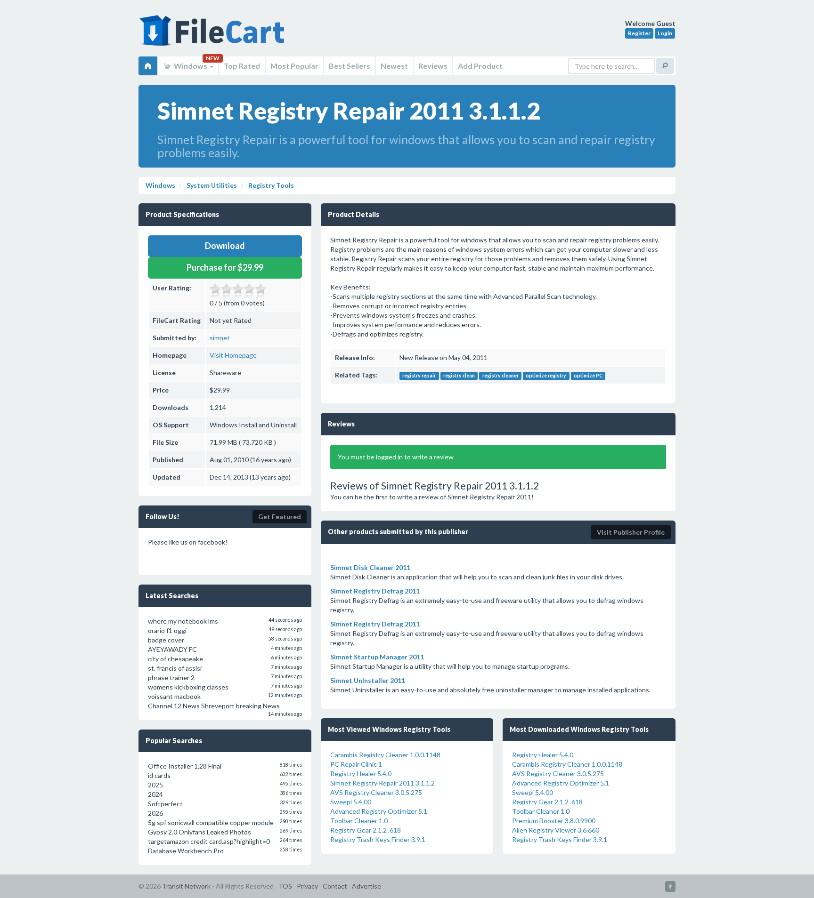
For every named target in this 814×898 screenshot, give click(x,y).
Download (225, 246)
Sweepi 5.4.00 (350, 802)
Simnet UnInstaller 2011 (367, 680)
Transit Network (186, 886)
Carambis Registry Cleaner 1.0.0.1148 (385, 755)
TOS (285, 886)
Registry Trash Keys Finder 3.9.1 (377, 839)
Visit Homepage (233, 355)
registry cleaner (500, 375)
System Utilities (211, 185)
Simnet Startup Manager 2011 (377, 657)
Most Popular (294, 65)
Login (665, 33)
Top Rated (242, 65)
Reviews (433, 65)
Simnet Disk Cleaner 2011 (370, 567)
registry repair (419, 375)
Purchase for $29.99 (225, 267)
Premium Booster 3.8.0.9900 (553, 821)
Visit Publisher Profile (631, 532)
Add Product (480, 65)
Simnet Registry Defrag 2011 (375, 591)
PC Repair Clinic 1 (356, 764)
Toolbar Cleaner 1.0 (359, 821)
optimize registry (546, 375)
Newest (394, 65)
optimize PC (588, 375)
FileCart (213, 35)
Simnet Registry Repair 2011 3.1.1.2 (382, 783)
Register (639, 33)
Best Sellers (349, 65)
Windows (190, 65)
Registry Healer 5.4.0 (360, 774)
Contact (335, 886)
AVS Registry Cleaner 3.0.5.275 (376, 792)
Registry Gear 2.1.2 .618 (365, 830)
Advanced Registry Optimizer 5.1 (378, 811)
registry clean (459, 375)
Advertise (366, 886)
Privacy (307, 886)
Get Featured (279, 517)
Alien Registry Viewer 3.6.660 (555, 830)
